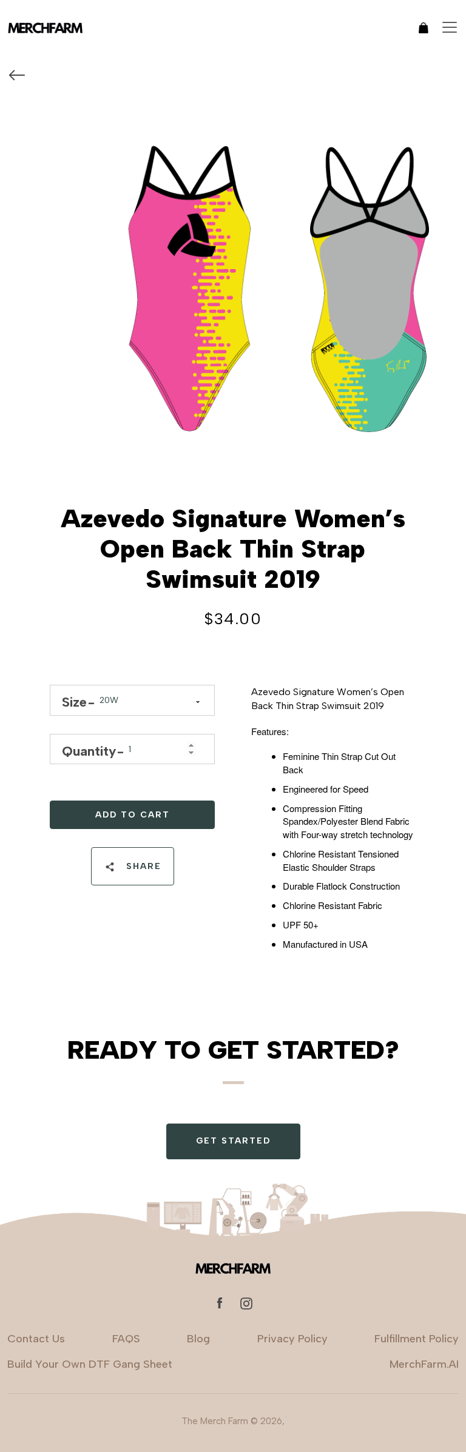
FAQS (126, 1338)
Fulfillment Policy (416, 1338)
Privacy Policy (292, 1338)
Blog (198, 1338)
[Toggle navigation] (450, 27)
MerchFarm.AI (424, 1364)
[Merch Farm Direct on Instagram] (246, 1302)
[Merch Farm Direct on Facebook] (220, 1302)
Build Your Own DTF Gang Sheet (89, 1364)
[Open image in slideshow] (233, 268)
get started (233, 1141)
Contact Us (36, 1338)
